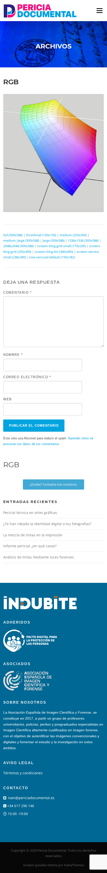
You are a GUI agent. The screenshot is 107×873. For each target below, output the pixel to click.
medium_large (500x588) (21, 240)
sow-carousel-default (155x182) (52, 257)
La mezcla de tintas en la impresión (32, 535)
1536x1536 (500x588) (83, 240)
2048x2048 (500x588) (18, 246)
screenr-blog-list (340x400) (54, 251)
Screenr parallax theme (40, 865)
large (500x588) (54, 240)
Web (7, 399)
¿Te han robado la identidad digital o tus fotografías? (47, 523)
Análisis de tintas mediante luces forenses (38, 557)
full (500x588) (13, 235)
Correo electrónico (27, 377)
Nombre (13, 355)
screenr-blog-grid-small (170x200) (61, 246)
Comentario (17, 292)
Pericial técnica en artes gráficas (30, 512)
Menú (99, 10)
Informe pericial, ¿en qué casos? (29, 546)
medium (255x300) (73, 235)
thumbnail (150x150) (41, 235)
